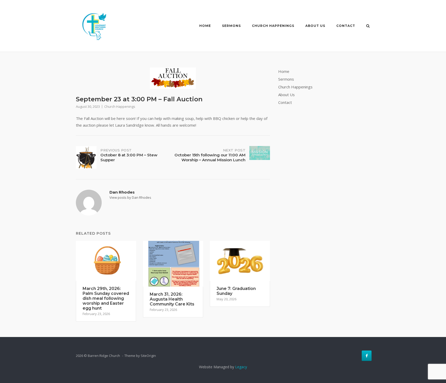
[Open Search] (368, 26)
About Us (315, 26)
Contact (345, 26)
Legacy (241, 366)
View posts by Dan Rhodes (130, 197)
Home (205, 26)
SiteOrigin (148, 355)
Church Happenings (273, 26)
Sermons (231, 26)
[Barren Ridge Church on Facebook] (367, 355)
